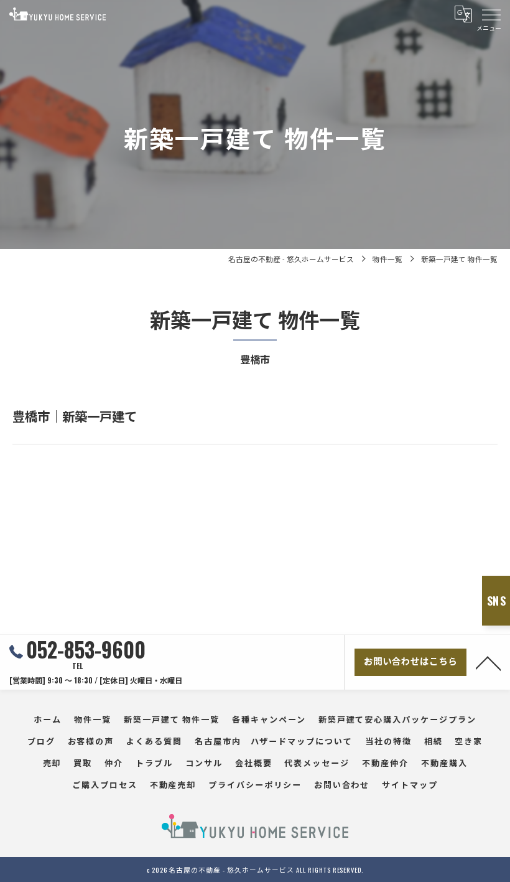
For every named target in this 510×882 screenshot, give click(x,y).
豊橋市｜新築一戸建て (74, 415)
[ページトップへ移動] (488, 662)
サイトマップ (410, 784)
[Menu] (490, 13)
